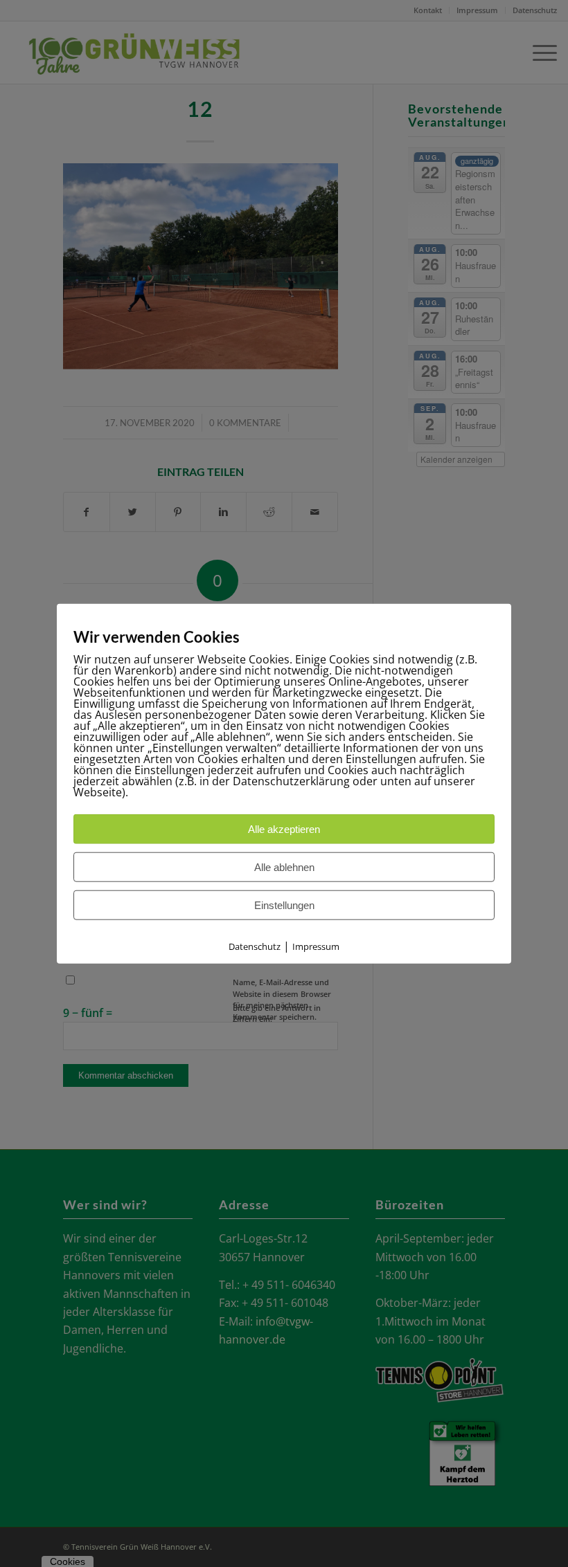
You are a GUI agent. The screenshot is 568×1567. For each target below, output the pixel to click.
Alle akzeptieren (284, 828)
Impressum (315, 946)
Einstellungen (284, 904)
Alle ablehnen (284, 866)
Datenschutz (255, 946)
